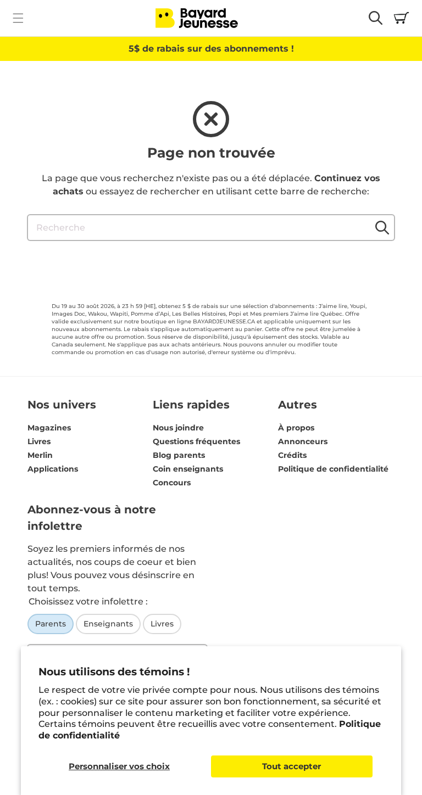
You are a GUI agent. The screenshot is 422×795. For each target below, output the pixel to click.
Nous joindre (178, 428)
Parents (50, 624)
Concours (172, 483)
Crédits (292, 455)
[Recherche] (382, 227)
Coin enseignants (188, 469)
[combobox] (211, 227)
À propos (296, 428)
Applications (52, 469)
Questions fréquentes (196, 441)
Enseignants (108, 624)
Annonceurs (302, 441)
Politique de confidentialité (333, 469)
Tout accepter (291, 766)
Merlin (40, 455)
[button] (17, 17)
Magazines (49, 428)
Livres (39, 441)
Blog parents (179, 455)
